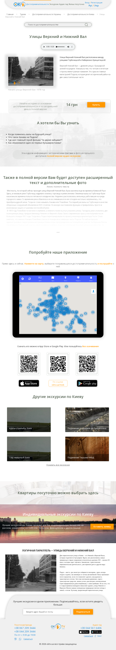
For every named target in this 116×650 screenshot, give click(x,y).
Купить (96, 104)
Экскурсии (53, 4)
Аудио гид (63, 4)
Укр (96, 5)
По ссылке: (58, 383)
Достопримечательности (37, 4)
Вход (87, 2)
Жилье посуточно (76, 4)
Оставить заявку (102, 526)
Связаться (28, 639)
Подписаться (83, 611)
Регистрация (96, 2)
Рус (90, 5)
